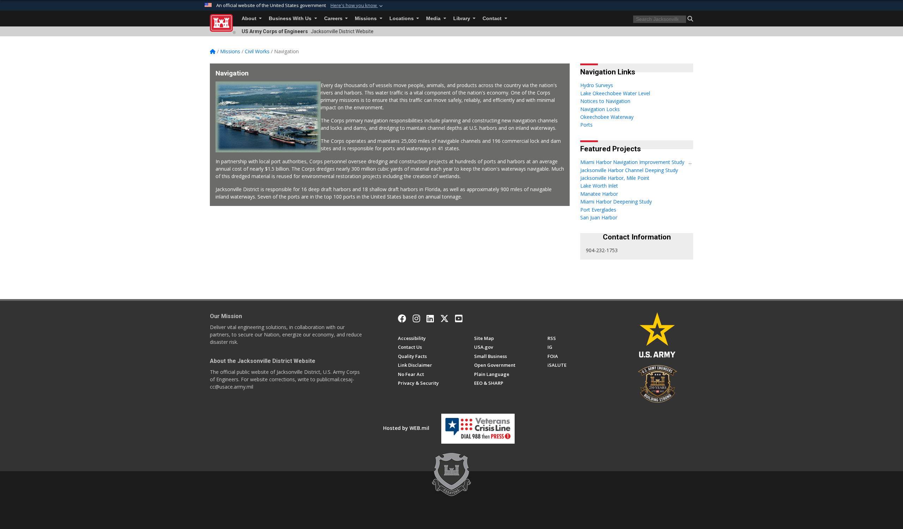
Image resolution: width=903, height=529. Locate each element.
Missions (366, 18)
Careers (334, 18)
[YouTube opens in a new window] (458, 318)
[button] (357, 5)
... (690, 162)
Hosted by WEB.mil (406, 428)
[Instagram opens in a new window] (416, 318)
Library (462, 18)
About (250, 18)
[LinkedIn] (430, 318)
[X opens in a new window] (444, 318)
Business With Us (291, 18)
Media (434, 18)
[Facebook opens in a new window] (402, 318)
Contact (493, 18)
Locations (402, 18)
